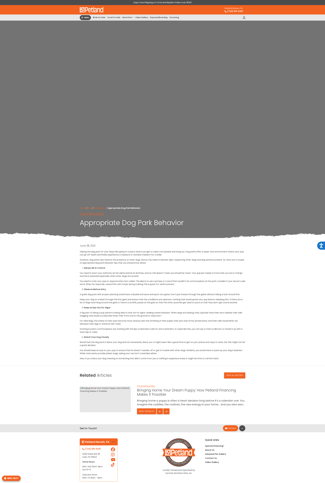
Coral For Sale (113, 17)
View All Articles (234, 375)
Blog (90, 208)
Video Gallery (141, 17)
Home (83, 208)
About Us (209, 450)
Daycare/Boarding (158, 17)
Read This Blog (146, 411)
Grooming (174, 17)
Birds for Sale (99, 17)
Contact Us (211, 458)
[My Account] (244, 17)
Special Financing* (214, 445)
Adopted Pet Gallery (215, 454)
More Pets (127, 17)
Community (100, 208)
